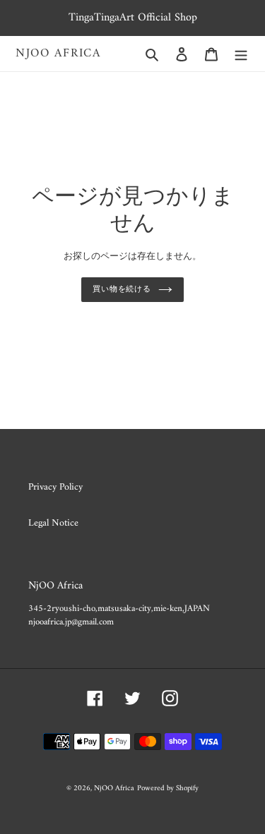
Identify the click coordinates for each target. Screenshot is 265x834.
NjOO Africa (58, 54)
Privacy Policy (55, 487)
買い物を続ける (122, 289)
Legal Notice (53, 523)
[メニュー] (241, 54)
